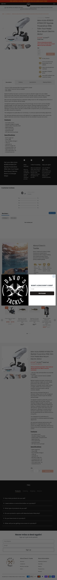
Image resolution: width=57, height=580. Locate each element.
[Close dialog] (54, 276)
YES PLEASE (42, 293)
